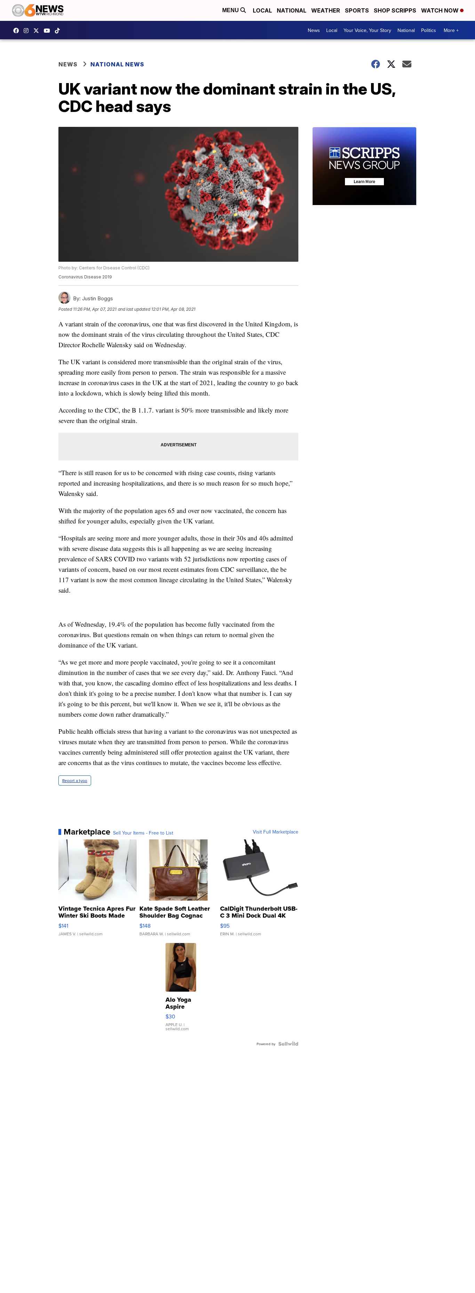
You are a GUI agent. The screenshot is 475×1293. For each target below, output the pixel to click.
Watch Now (440, 10)
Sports (357, 10)
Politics (428, 30)
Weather (325, 10)
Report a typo (74, 780)
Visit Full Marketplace (275, 831)
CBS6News (17, 30)
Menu (231, 10)
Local (262, 10)
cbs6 (28, 30)
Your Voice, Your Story (367, 30)
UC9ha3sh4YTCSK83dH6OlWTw (49, 30)
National (291, 10)
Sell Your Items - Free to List (143, 832)
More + (451, 30)
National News (117, 64)
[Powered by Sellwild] (288, 1043)
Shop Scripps (395, 10)
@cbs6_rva (59, 30)
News (314, 30)
